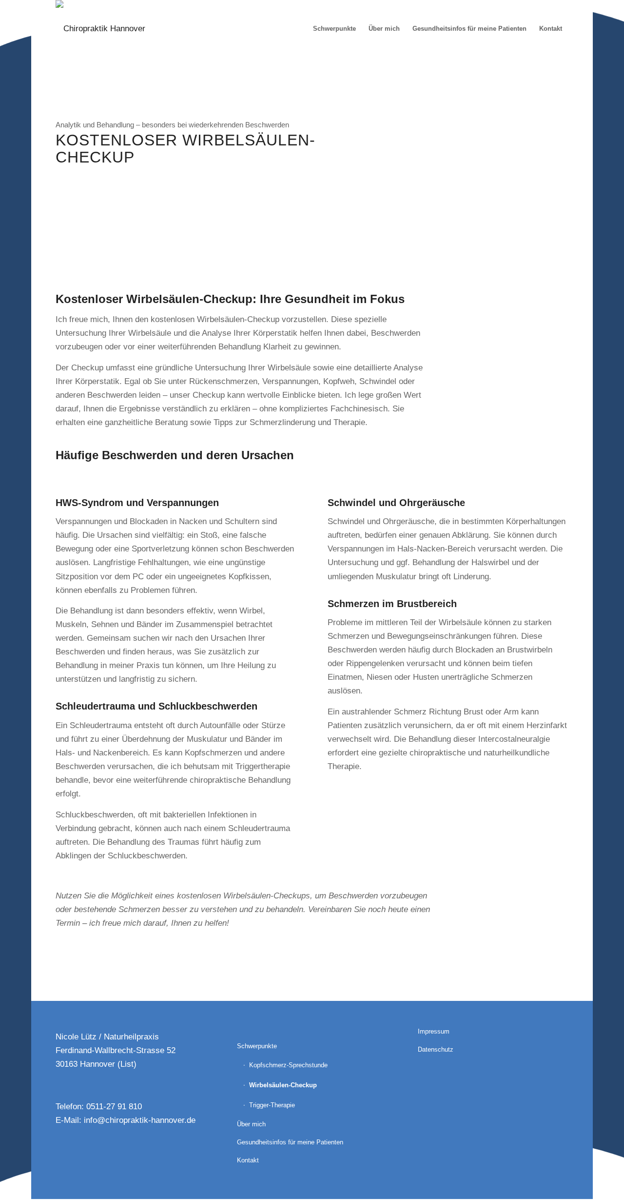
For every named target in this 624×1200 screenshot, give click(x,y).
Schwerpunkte (257, 1046)
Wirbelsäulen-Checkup (283, 1085)
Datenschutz (435, 1049)
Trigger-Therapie (272, 1105)
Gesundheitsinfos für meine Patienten (290, 1142)
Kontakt (248, 1160)
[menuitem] (334, 29)
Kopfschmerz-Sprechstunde (288, 1065)
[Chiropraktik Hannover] (100, 29)
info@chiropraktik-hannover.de (139, 1120)
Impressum (433, 1031)
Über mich (251, 1124)
